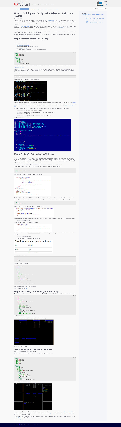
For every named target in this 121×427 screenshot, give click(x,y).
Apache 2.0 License (34, 424)
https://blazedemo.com (19, 67)
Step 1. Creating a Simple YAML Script (94, 17)
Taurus (15, 0)
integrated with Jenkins (19, 417)
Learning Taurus (19, 0)
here (27, 288)
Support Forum (49, 9)
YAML (32, 31)
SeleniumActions (25, 0)
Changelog (56, 9)
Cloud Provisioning (47, 413)
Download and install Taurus (23, 45)
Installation (16, 9)
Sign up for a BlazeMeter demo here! (22, 419)
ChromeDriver (24, 48)
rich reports (69, 413)
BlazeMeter (53, 413)
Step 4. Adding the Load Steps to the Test (94, 22)
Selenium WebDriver (25, 26)
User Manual (32, 9)
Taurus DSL (61, 27)
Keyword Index (40, 9)
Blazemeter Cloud (68, 411)
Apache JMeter (51, 20)
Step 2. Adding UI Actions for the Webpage (95, 18)
